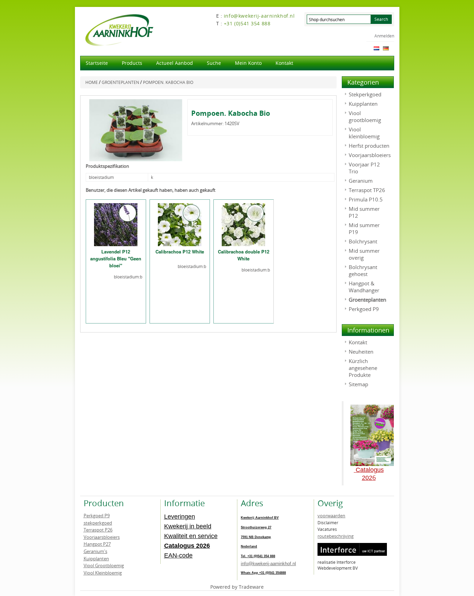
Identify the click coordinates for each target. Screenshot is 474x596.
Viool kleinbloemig (364, 133)
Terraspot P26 (98, 530)
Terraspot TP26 (367, 190)
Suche (214, 63)
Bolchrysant (363, 241)
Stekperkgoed (365, 94)
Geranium (361, 180)
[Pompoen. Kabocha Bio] (136, 129)
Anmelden (384, 35)
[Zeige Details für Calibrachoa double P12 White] (243, 224)
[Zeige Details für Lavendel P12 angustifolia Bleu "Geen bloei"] (115, 224)
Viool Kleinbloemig (103, 573)
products (132, 63)
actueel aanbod (174, 63)
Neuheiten (361, 351)
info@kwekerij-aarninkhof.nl (268, 563)
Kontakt (284, 63)
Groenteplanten (367, 299)
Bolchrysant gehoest (363, 270)
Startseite (97, 63)
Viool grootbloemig (365, 116)
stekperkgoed (98, 523)
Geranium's (95, 551)
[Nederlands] (376, 48)
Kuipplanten (363, 103)
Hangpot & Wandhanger (364, 287)
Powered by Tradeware (237, 587)
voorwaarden (331, 515)
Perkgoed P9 (364, 308)
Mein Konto (248, 63)
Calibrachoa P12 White (179, 251)
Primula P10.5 (366, 199)
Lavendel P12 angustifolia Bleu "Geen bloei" (115, 258)
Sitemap (358, 384)
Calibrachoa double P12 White (243, 255)
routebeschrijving (336, 536)
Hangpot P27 (97, 544)
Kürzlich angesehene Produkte (363, 367)
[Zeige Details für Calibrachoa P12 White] (179, 224)
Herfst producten (369, 145)
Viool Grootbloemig (104, 565)
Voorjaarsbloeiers (370, 155)
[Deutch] (386, 48)
